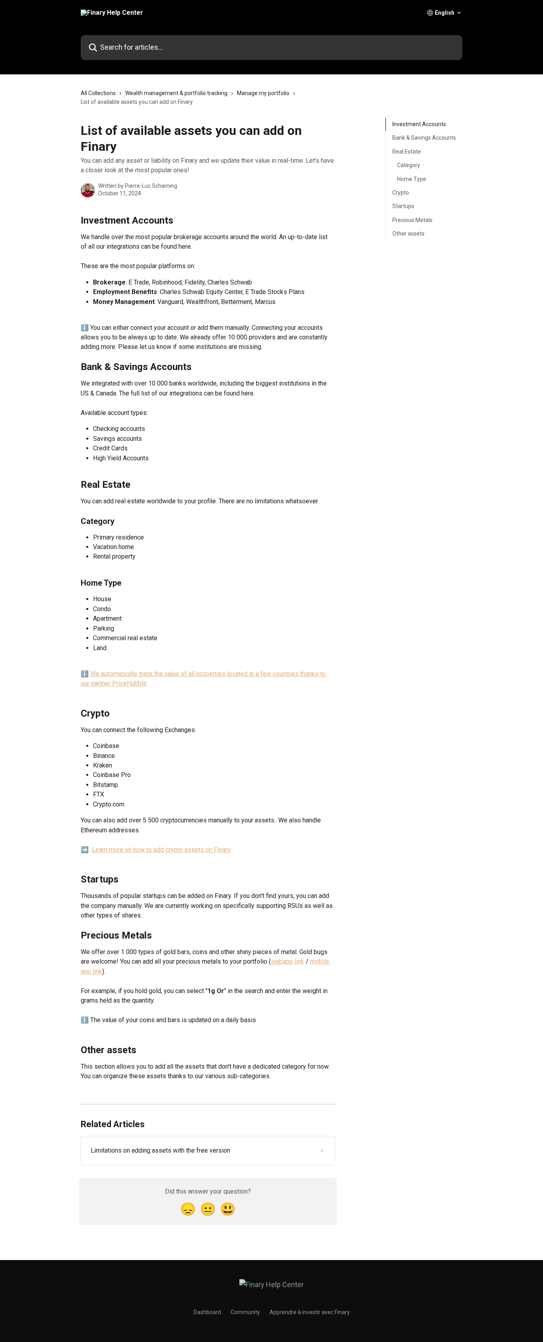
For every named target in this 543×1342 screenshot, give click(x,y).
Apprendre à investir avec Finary (310, 1312)
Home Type (411, 178)
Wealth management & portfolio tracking (176, 93)
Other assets (408, 233)
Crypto (400, 192)
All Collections (98, 93)
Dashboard (207, 1312)
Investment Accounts (419, 124)
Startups (403, 206)
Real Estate (406, 151)
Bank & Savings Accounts (424, 137)
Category (408, 165)
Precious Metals (412, 220)
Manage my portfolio (263, 93)
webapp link (287, 961)
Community (245, 1312)
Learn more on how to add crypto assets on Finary (161, 849)
